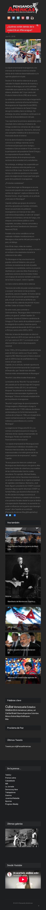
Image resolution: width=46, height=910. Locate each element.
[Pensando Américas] (23, 7)
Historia (8, 596)
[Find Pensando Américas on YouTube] (23, 18)
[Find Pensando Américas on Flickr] (27, 18)
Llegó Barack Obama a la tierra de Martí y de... (23, 547)
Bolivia (13, 716)
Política (8, 541)
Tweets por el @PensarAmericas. (18, 746)
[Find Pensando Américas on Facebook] (13, 18)
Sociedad (9, 672)
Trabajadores (10, 792)
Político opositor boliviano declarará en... (21, 651)
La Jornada (9, 787)
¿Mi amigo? (12, 627)
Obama (20, 713)
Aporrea (8, 801)
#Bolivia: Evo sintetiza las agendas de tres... (22, 679)
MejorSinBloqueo (23, 716)
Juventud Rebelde (12, 798)
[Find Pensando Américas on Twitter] (18, 18)
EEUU (15, 710)
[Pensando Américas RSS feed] (9, 18)
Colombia (35, 713)
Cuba (9, 707)
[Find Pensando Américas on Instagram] (32, 18)
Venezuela (19, 706)
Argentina (27, 713)
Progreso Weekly (11, 804)
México (8, 716)
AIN (6, 784)
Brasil (14, 713)
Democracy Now (11, 790)
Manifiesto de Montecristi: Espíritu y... (22, 601)
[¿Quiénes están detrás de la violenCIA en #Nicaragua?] (23, 51)
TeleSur (8, 775)
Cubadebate (10, 781)
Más (7, 719)
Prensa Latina (10, 778)
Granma (8, 795)
